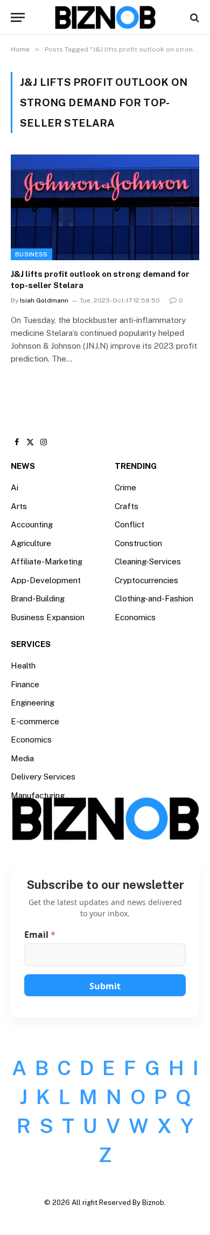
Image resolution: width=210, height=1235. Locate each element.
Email (39, 935)
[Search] (193, 17)
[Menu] (18, 17)
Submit (105, 986)
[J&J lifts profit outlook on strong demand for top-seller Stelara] (105, 207)
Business (31, 254)
